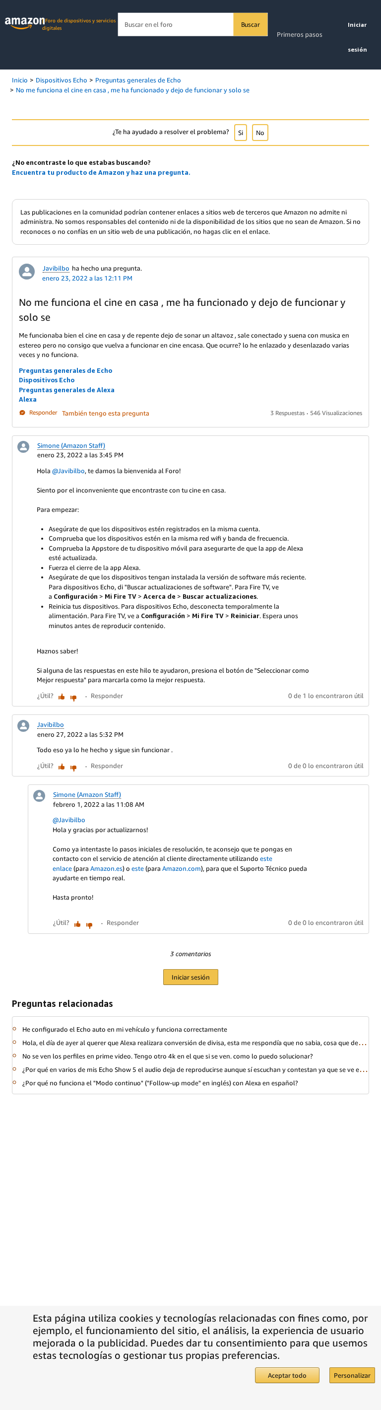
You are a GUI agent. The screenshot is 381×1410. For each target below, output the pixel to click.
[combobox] (192, 24)
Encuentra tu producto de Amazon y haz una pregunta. (101, 172)
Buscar (250, 24)
